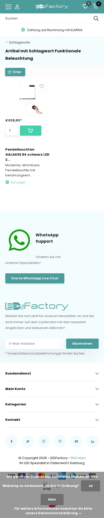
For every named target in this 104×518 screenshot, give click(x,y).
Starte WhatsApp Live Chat (35, 278)
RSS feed (78, 457)
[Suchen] (96, 18)
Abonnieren (82, 343)
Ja (91, 486)
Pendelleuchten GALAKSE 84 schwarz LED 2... (27, 154)
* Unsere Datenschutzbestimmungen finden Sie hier (44, 353)
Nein (52, 499)
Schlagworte (19, 42)
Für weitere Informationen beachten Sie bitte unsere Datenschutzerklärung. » (53, 510)
